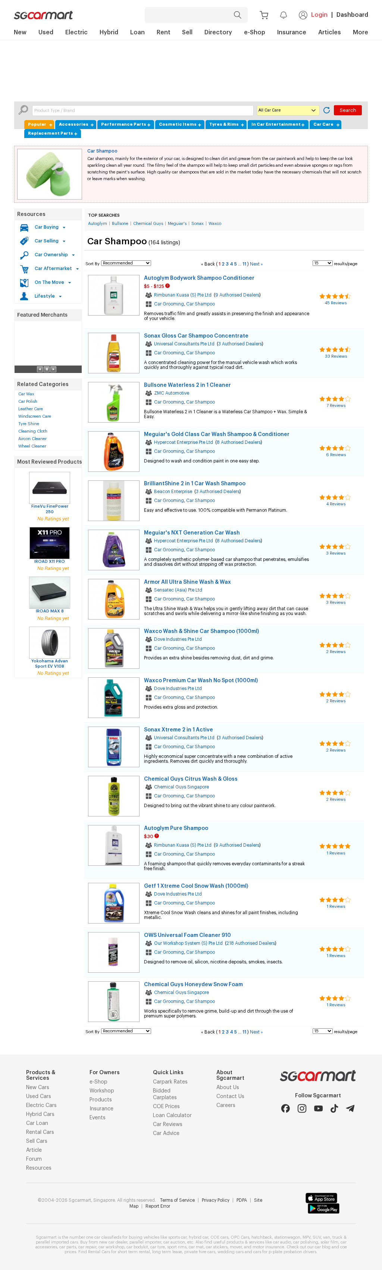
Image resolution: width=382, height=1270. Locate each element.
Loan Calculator (172, 1115)
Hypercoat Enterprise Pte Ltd (183, 442)
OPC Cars (240, 1237)
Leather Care (30, 409)
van (326, 1237)
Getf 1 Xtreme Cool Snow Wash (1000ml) (196, 886)
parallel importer (145, 1242)
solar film (329, 1242)
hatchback (261, 1237)
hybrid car (198, 1237)
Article (34, 1150)
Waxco (215, 224)
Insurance (101, 1108)
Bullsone (120, 224)
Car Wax (26, 394)
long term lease (167, 1252)
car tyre (157, 1247)
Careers (225, 1105)
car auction (174, 1242)
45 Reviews (336, 303)
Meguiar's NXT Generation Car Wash (192, 533)
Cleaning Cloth (32, 431)
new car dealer (113, 1242)
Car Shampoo (102, 151)
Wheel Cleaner (32, 446)
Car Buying (47, 227)
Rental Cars (40, 1132)
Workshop (102, 1091)
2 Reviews (335, 652)
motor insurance (268, 1247)
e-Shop (98, 1082)
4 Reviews (335, 504)
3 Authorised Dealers (240, 344)
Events (98, 1117)
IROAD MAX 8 (50, 611)
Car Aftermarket (53, 268)
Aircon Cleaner (32, 439)
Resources (31, 214)
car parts (67, 1247)
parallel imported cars (57, 1242)
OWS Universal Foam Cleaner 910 (187, 935)
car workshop (111, 1247)
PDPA (242, 1200)
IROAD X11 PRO (49, 561)
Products (101, 1100)
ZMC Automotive (171, 393)
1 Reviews (336, 853)
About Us (227, 1087)
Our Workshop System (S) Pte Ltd (188, 943)
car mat (196, 1247)
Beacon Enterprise (173, 491)
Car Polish (27, 401)
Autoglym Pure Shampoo (176, 828)
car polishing (305, 1242)
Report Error (157, 1206)
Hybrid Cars (40, 1114)
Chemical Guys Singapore (181, 787)
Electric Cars (41, 1105)
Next (256, 264)
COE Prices (166, 1106)
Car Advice (166, 1133)
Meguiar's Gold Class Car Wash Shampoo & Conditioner (216, 434)
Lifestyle (45, 296)
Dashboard (352, 15)
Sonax (197, 224)
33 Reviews (336, 356)
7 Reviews (335, 406)
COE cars (219, 1237)
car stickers (217, 1247)
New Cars (37, 1087)
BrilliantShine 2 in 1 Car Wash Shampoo (194, 483)
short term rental (134, 1252)
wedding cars (230, 1252)
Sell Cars (36, 1141)
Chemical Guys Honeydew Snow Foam (193, 984)
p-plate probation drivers (292, 1252)
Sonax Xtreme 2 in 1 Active (178, 730)
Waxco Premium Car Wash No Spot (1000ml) (201, 680)
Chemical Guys (148, 224)
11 (244, 264)
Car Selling (47, 241)
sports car (177, 1237)
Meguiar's (177, 224)
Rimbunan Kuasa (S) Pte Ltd (183, 295)
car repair (87, 1247)
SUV (317, 1237)
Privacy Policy (215, 1200)
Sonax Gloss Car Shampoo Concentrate (196, 336)
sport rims (177, 1247)
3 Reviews (335, 553)
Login (319, 15)
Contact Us (230, 1096)
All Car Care (270, 110)
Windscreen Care (34, 416)
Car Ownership (51, 255)
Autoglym (97, 224)
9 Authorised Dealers (237, 295)
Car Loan (37, 1123)
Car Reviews (167, 1124)
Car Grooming (169, 304)
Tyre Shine (28, 424)
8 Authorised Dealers (239, 442)
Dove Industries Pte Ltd (178, 639)
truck (337, 1237)
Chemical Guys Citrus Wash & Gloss (191, 779)
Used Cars (38, 1096)
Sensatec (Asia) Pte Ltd (178, 590)
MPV (306, 1237)
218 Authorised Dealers (250, 943)
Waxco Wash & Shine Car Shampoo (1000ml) (201, 631)
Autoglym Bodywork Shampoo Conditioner (199, 278)
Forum (34, 1159)
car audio (282, 1242)
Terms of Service (177, 1200)
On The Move (49, 282)
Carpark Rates (170, 1082)
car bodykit (137, 1247)
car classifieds (107, 1237)
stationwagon (287, 1237)
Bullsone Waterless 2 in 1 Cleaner (187, 385)
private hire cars (199, 1252)
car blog (323, 1247)
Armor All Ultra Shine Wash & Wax (187, 582)
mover (236, 1247)
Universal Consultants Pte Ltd (184, 344)
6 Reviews (336, 455)
